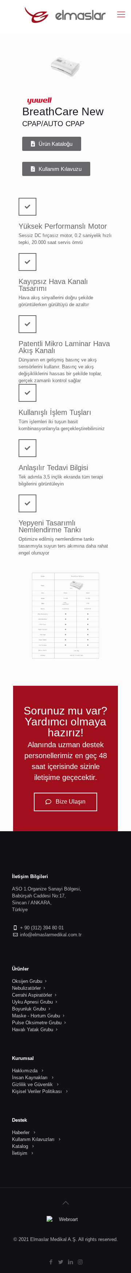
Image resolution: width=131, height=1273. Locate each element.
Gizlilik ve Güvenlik (32, 1084)
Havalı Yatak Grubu (32, 1029)
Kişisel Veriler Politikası (37, 1091)
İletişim (19, 1153)
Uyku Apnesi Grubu (32, 1002)
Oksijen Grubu (27, 981)
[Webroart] (65, 1223)
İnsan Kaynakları (30, 1077)
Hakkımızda (24, 1070)
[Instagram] (80, 1262)
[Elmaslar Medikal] (65, 14)
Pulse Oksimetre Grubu (36, 1022)
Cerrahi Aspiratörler (32, 995)
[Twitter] (60, 1262)
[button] (51, 144)
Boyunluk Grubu (29, 1009)
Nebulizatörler (26, 988)
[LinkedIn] (70, 1262)
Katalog (20, 1146)
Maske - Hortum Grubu (36, 1015)
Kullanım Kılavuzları (33, 1139)
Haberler (20, 1132)
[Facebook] (51, 1262)
